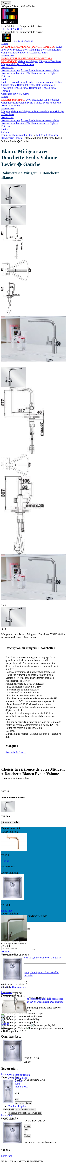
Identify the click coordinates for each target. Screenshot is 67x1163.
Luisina (5, 861)
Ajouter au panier (11, 822)
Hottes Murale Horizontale (27, 87)
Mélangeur (23, 61)
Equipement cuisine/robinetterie (17, 135)
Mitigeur (33, 61)
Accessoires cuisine (49, 70)
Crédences (6, 93)
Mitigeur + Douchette (50, 61)
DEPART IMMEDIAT (44, 46)
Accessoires (7, 67)
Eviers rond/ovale (19, 52)
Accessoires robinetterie (13, 73)
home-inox (6, 910)
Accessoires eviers (38, 52)
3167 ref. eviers (21, 93)
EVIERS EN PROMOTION (16, 46)
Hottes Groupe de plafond (40, 82)
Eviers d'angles (34, 102)
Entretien (6, 76)
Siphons (54, 73)
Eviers (4, 43)
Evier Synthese (14, 49)
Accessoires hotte (30, 70)
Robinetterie (7, 55)
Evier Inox (31, 99)
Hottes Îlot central (26, 85)
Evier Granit (47, 49)
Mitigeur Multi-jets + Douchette (17, 64)
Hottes (4, 79)
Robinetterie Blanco (11, 138)
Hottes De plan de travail (14, 82)
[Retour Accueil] (9, 23)
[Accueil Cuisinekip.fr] (6, 41)
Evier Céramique (31, 49)
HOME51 (6, 951)
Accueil (6, 3)
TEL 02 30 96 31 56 (11, 29)
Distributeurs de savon (37, 73)
